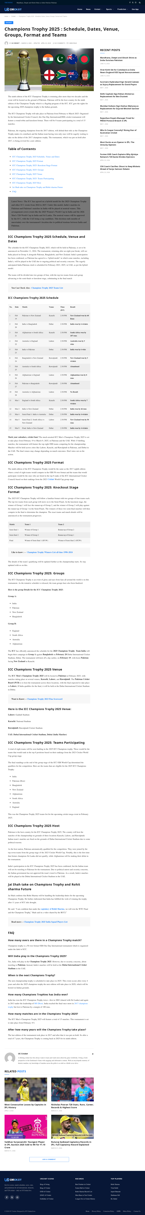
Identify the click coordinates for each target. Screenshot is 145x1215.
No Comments (60, 43)
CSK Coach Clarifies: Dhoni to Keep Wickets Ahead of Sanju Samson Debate (120, 167)
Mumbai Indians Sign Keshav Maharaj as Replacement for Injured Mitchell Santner (119, 107)
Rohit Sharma (115, 1184)
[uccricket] (13, 9)
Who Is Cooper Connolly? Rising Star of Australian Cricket (118, 131)
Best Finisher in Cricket (83, 1184)
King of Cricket (45, 1188)
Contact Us (137, 1211)
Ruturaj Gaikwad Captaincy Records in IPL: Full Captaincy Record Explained (71, 1143)
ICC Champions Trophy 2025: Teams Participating (33, 178)
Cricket (97, 9)
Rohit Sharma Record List (83, 1191)
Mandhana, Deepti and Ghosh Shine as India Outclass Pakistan (37, 3)
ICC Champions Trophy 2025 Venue (27, 174)
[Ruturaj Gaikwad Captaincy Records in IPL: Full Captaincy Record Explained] (72, 1127)
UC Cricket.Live (30, 1211)
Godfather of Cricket (46, 1199)
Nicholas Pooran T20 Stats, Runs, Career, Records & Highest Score (72, 1106)
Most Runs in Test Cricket (83, 1195)
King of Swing (45, 1184)
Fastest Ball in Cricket (82, 1188)
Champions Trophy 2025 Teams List (47, 287)
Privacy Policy (96, 1211)
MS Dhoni (38, 1003)
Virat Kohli (114, 1188)
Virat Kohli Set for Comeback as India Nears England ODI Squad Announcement (119, 71)
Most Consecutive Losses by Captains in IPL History (25, 1106)
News (88, 9)
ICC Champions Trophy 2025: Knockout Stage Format (34, 165)
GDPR (119, 1211)
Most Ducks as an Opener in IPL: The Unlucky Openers (117, 143)
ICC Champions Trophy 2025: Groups (28, 169)
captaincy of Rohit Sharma (52, 908)
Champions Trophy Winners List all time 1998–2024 (50, 552)
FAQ (14, 191)
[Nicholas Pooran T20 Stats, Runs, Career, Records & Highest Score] (72, 1090)
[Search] (139, 2)
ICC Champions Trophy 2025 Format (27, 161)
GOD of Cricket (45, 1191)
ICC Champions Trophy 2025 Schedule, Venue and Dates (36, 156)
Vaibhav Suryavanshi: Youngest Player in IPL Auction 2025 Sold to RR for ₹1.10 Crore (25, 1145)
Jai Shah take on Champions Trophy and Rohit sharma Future (37, 187)
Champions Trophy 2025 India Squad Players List (46, 921)
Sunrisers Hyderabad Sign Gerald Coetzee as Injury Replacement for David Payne (119, 83)
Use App (135, 9)
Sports (109, 9)
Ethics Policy (127, 1211)
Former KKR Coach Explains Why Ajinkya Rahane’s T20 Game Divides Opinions (119, 155)
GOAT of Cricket (45, 1195)
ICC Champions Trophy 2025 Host (26, 182)
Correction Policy (108, 1211)
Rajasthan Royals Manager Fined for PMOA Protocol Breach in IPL (117, 119)
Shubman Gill (115, 1195)
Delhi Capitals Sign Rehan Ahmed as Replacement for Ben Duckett (117, 95)
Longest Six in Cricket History (85, 1199)
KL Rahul (114, 1199)
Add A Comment (49, 1159)
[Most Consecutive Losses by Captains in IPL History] (26, 1090)
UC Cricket (16, 43)
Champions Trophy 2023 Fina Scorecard (44, 698)
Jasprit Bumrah (115, 1191)
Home (79, 9)
